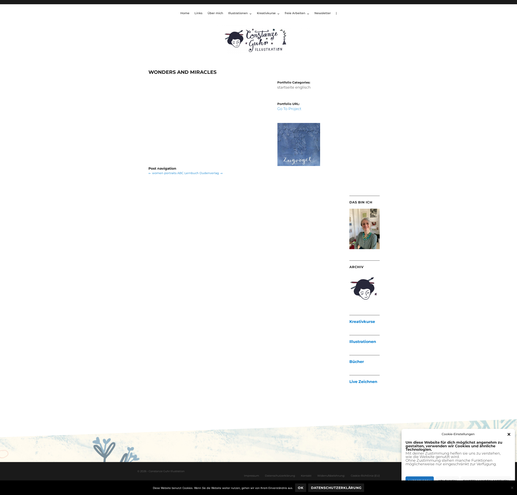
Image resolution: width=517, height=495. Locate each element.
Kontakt (306, 475)
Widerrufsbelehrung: (331, 475)
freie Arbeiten (295, 13)
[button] (509, 434)
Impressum (251, 475)
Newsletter (322, 13)
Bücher (356, 362)
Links (198, 13)
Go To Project (289, 109)
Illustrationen (238, 13)
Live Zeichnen (363, 382)
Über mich (215, 13)
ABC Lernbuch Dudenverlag (200, 173)
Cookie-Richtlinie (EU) (365, 475)
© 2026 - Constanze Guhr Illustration (161, 471)
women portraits (162, 173)
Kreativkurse (266, 13)
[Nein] (512, 488)
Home (184, 13)
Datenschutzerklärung (280, 475)
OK (301, 488)
